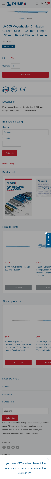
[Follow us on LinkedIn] (17, 447)
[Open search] (37, 3)
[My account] (42, 3)
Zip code (6, 138)
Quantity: (6, 66)
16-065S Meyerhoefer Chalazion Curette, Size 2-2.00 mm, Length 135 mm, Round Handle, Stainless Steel (18, 346)
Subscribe (10, 418)
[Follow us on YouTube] (13, 447)
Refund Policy (8, 164)
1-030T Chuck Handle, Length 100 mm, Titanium (17, 268)
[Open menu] (3, 4)
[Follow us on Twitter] (8, 447)
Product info (8, 46)
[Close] (48, 459)
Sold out (18, 288)
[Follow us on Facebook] (4, 447)
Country (5, 127)
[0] (46, 3)
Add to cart (25, 75)
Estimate (10, 153)
